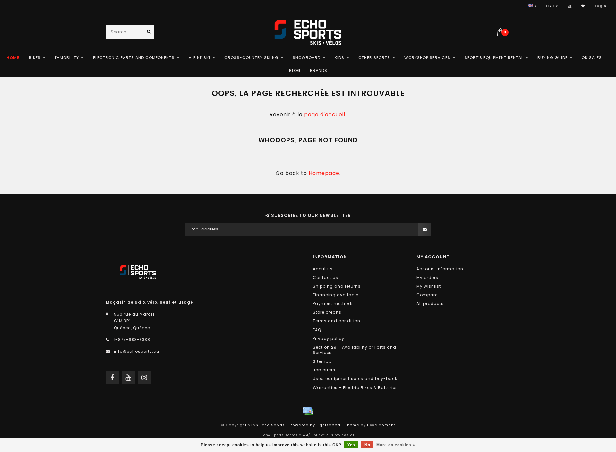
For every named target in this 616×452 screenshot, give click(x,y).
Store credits (327, 312)
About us (323, 269)
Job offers (324, 370)
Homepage (324, 173)
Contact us (325, 277)
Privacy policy (328, 338)
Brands (318, 70)
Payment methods (333, 303)
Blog (295, 70)
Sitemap (322, 361)
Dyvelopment (381, 425)
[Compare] (570, 6)
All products (430, 303)
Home (13, 57)
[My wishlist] (583, 6)
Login (600, 6)
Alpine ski (199, 57)
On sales (592, 57)
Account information (439, 269)
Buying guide (552, 57)
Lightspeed (328, 425)
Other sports (374, 57)
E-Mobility (67, 57)
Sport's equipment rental (494, 57)
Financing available (335, 295)
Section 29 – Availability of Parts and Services (354, 349)
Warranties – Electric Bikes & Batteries (355, 387)
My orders (427, 277)
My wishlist (428, 286)
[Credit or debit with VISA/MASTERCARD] (308, 411)
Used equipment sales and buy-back (355, 378)
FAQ (317, 330)
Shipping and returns (337, 286)
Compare (427, 295)
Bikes (35, 57)
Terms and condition (336, 321)
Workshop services (427, 57)
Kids (339, 57)
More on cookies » (395, 445)
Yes (351, 445)
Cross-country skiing (251, 57)
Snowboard (307, 57)
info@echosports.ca (136, 351)
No (367, 445)
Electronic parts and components (134, 57)
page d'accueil (324, 114)
